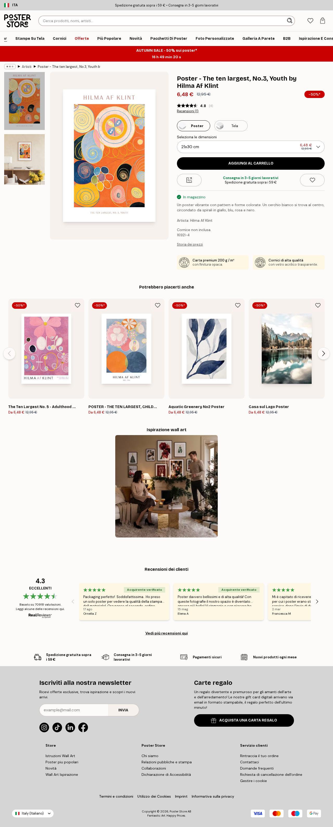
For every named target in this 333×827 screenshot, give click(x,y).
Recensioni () (187, 111)
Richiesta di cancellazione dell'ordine (271, 774)
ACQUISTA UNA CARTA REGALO (248, 720)
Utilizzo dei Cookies (154, 796)
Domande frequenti (257, 768)
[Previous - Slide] (9, 353)
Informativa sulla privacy (213, 796)
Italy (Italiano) (33, 813)
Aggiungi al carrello (250, 163)
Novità (51, 768)
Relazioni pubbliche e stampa (167, 762)
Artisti (26, 66)
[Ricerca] (290, 21)
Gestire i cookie (253, 780)
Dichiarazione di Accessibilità (166, 774)
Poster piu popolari (62, 762)
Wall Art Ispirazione (62, 774)
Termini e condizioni (116, 796)
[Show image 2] (24, 159)
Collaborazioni (154, 768)
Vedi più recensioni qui (166, 633)
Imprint (181, 796)
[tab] (310, 21)
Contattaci (249, 762)
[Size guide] (189, 180)
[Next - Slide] (323, 353)
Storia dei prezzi (190, 244)
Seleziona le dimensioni (197, 137)
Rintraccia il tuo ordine (259, 755)
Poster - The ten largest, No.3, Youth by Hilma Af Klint (69, 66)
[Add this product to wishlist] (312, 180)
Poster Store (178, 811)
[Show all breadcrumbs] (10, 66)
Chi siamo (150, 755)
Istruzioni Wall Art (60, 755)
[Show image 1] (24, 101)
